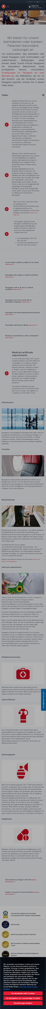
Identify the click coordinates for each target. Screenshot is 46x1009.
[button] (23, 1003)
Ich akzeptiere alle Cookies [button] (23, 993)
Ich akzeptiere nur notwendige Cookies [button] (23, 998)
